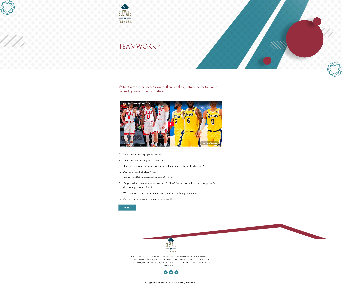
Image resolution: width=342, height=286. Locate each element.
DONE (127, 207)
